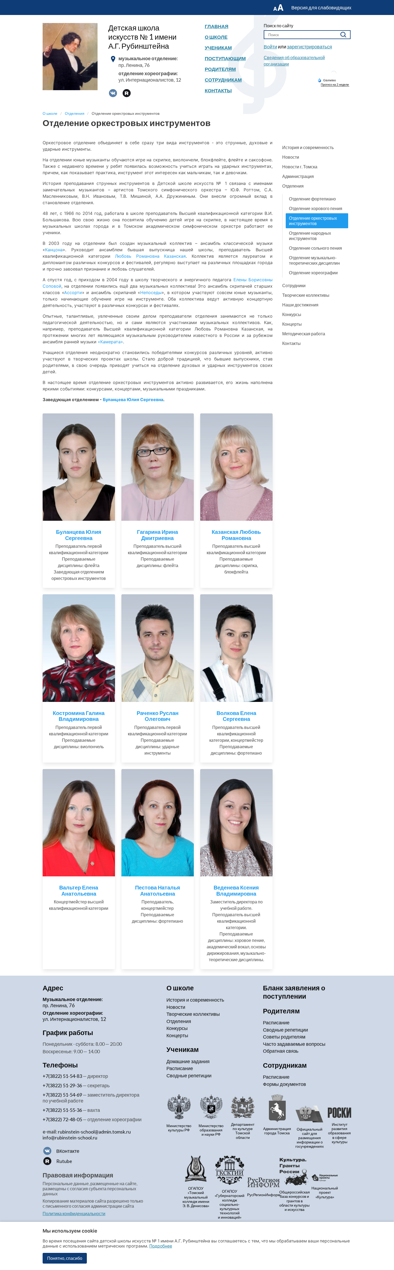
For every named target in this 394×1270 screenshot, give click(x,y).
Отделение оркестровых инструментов (313, 220)
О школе (216, 37)
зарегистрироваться (309, 47)
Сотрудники (294, 285)
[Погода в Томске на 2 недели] (335, 84)
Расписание (179, 1068)
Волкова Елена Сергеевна (236, 716)
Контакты (218, 90)
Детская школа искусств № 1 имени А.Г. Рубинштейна (142, 36)
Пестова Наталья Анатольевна (157, 890)
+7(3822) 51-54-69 (62, 1095)
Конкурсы (291, 314)
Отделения (293, 185)
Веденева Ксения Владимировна (236, 890)
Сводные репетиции (188, 1075)
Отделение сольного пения (315, 247)
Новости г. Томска (299, 166)
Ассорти (73, 292)
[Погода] (326, 80)
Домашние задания (188, 1061)
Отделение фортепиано (312, 198)
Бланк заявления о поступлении (294, 992)
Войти (270, 47)
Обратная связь (280, 1051)
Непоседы (151, 292)
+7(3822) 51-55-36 (62, 1110)
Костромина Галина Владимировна (79, 716)
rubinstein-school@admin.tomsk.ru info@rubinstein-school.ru (87, 1134)
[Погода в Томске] (333, 76)
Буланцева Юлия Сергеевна (133, 399)
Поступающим (225, 58)
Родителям (220, 69)
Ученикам (218, 48)
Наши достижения (300, 304)
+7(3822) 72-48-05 (62, 1119)
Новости (290, 156)
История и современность (308, 147)
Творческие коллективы (305, 295)
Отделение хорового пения (315, 208)
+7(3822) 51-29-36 (62, 1085)
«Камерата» (110, 341)
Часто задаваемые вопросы (294, 1044)
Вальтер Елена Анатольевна (78, 890)
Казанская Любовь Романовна (236, 534)
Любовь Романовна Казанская (150, 256)
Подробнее (160, 1246)
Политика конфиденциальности (74, 1213)
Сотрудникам (223, 80)
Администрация (298, 176)
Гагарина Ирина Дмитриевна (157, 534)
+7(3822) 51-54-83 (62, 1076)
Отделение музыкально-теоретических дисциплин (314, 260)
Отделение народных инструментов (310, 235)
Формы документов (284, 1084)
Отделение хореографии (313, 272)
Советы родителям (284, 1037)
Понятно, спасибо (64, 1258)
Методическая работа (303, 333)
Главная (216, 26)
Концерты (292, 323)
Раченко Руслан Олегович (158, 716)
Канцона (54, 249)
